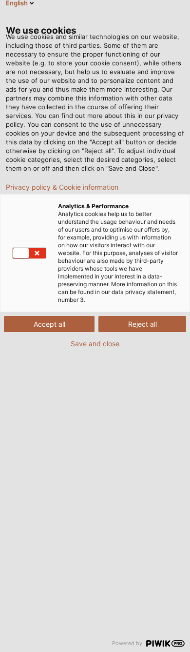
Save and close (95, 344)
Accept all (49, 324)
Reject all (142, 324)
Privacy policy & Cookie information (62, 187)
